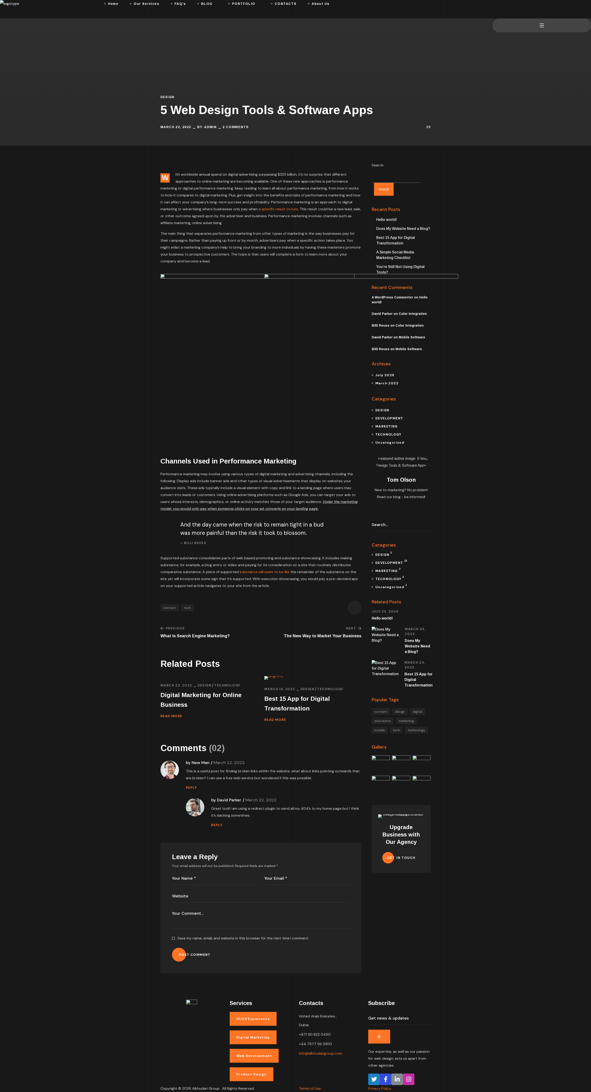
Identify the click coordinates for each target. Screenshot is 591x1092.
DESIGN (167, 97)
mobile (379, 730)
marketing (406, 721)
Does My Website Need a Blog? (403, 229)
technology (416, 730)
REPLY (191, 787)
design (400, 712)
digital (417, 712)
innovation (382, 721)
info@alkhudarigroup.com (320, 1053)
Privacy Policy (379, 1088)
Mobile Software (412, 337)
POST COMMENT (195, 955)
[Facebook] (385, 1079)
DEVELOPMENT (389, 418)
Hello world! (386, 220)
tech (187, 608)
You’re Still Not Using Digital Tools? (400, 269)
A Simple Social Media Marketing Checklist (395, 255)
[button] (494, 9)
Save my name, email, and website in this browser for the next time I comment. (243, 938)
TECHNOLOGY (227, 685)
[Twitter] (374, 1079)
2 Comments (236, 127)
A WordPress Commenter (392, 297)
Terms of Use (310, 1088)
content (169, 608)
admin (210, 127)
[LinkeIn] (397, 1079)
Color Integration (413, 314)
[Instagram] (408, 1079)
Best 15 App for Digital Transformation (297, 703)
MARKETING (386, 426)
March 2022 (386, 383)
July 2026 (385, 375)
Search (377, 165)
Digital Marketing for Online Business (201, 700)
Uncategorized (389, 442)
